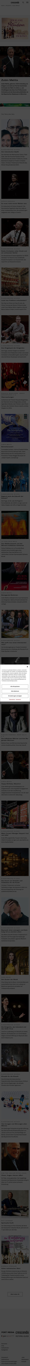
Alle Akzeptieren (15, 686)
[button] (27, 667)
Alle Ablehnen (15, 691)
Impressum (18, 699)
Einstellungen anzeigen (15, 696)
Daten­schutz (12, 699)
